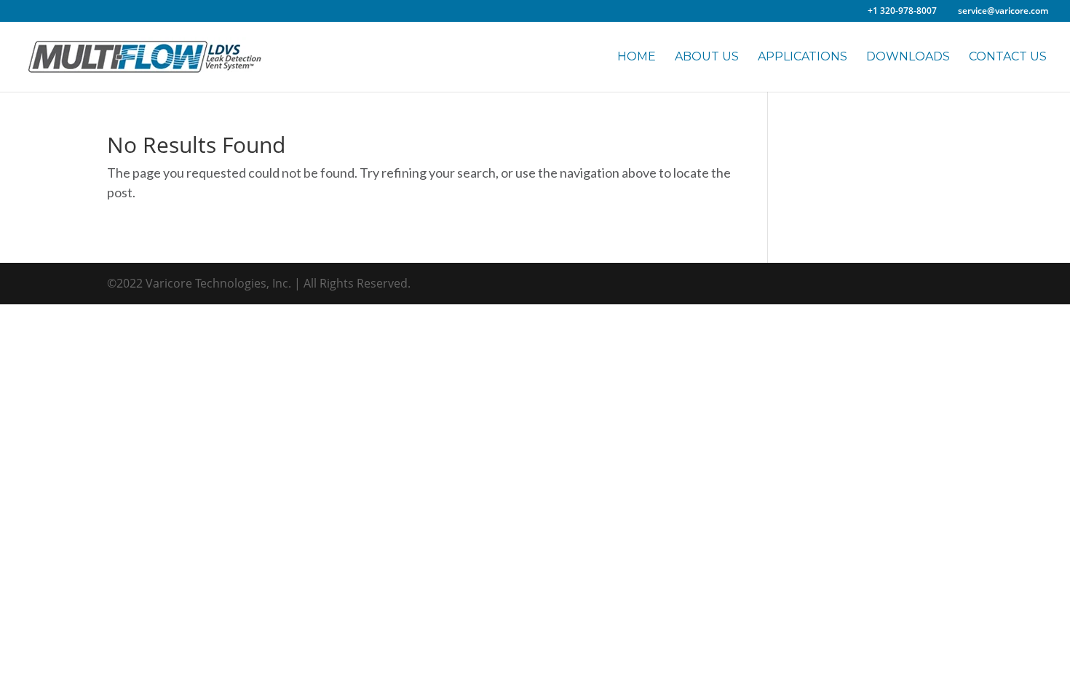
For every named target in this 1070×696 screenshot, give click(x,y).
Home (636, 57)
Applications (802, 57)
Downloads (908, 57)
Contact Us (1008, 57)
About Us (707, 57)
